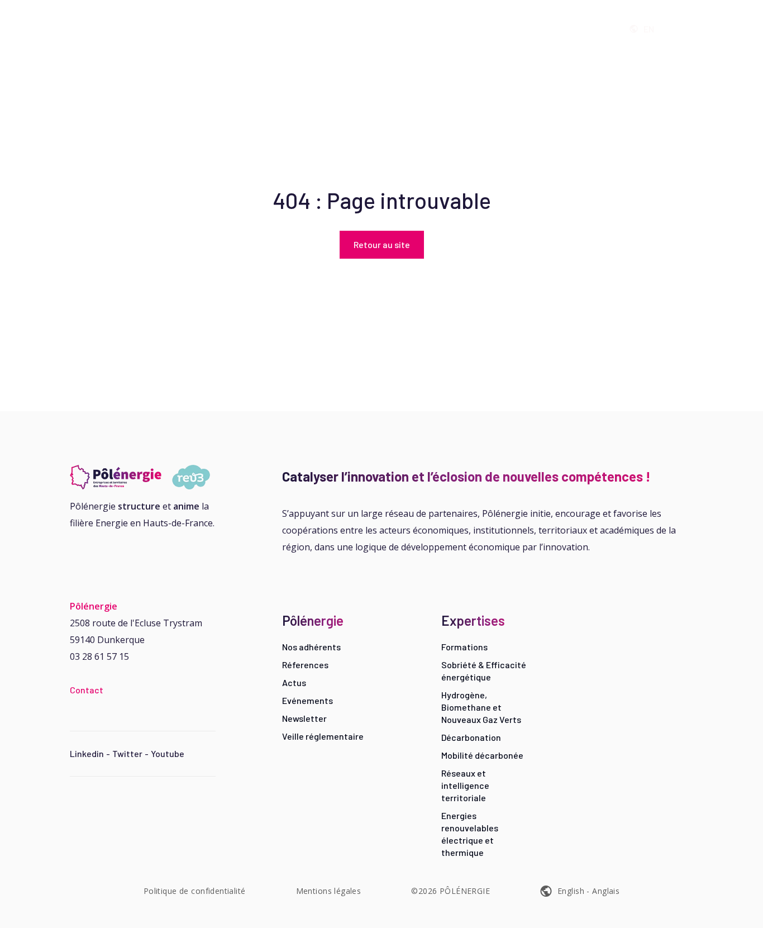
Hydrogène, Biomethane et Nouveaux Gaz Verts (481, 707)
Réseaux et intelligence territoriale (465, 785)
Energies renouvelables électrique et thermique (469, 834)
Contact (86, 689)
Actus (294, 682)
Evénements (307, 700)
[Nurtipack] (143, 477)
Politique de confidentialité (195, 891)
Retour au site (382, 244)
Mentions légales (328, 891)
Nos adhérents (311, 646)
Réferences (305, 664)
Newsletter (304, 718)
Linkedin (87, 753)
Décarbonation (471, 737)
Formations (464, 646)
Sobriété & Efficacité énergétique (483, 670)
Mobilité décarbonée (482, 755)
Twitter (127, 753)
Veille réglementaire (323, 736)
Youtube (167, 753)
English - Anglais (588, 891)
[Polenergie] (186, 29)
